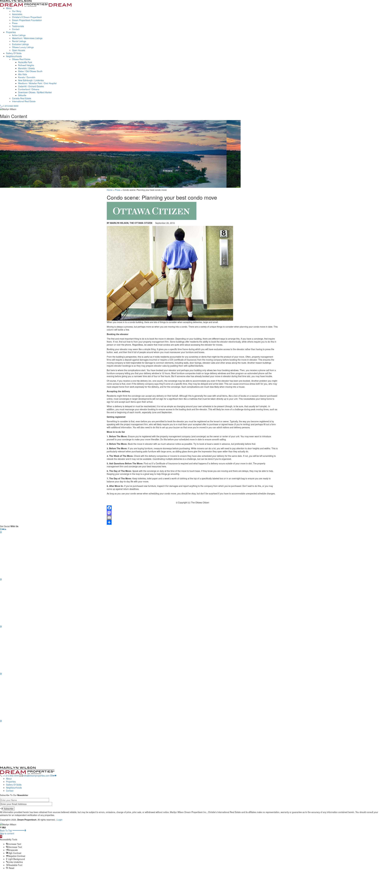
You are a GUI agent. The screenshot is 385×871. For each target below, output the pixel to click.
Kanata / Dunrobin (26, 77)
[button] (1, 836)
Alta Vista (22, 74)
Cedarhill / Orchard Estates (31, 86)
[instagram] (1, 529)
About (9, 8)
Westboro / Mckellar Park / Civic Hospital (37, 83)
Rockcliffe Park (25, 62)
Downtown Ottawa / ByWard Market (35, 92)
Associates (17, 14)
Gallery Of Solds (14, 53)
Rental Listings (19, 41)
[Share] (192, 522)
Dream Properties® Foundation (27, 20)
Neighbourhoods (14, 56)
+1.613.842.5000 (11, 775)
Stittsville (22, 95)
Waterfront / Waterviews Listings (27, 38)
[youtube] (3, 529)
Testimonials (18, 26)
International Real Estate (23, 101)
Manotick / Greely (26, 68)
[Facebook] (192, 507)
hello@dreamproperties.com (36, 775)
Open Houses (18, 50)
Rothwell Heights (26, 65)
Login (59, 819)
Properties (11, 32)
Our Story (16, 11)
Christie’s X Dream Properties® (27, 17)
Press (14, 23)
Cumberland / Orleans (28, 89)
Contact (15, 29)
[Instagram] (192, 554)
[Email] (192, 517)
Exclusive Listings (20, 44)
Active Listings (19, 35)
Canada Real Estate (21, 98)
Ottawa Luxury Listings (23, 47)
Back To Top (6, 830)
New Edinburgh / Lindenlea (31, 80)
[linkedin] (5, 529)
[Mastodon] (192, 512)
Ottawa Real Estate (21, 59)
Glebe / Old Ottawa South (30, 71)
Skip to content (7, 833)
